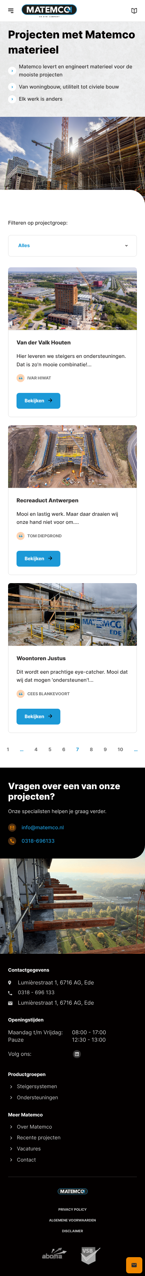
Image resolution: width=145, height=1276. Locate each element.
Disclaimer (72, 1231)
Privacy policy (72, 1210)
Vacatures (29, 1148)
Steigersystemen (37, 1086)
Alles (24, 245)
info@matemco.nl (43, 827)
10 (120, 749)
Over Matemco (34, 1126)
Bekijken (35, 401)
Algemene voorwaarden (72, 1220)
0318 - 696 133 (36, 992)
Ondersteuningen (37, 1097)
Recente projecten (38, 1137)
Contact (26, 1159)
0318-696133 (38, 841)
